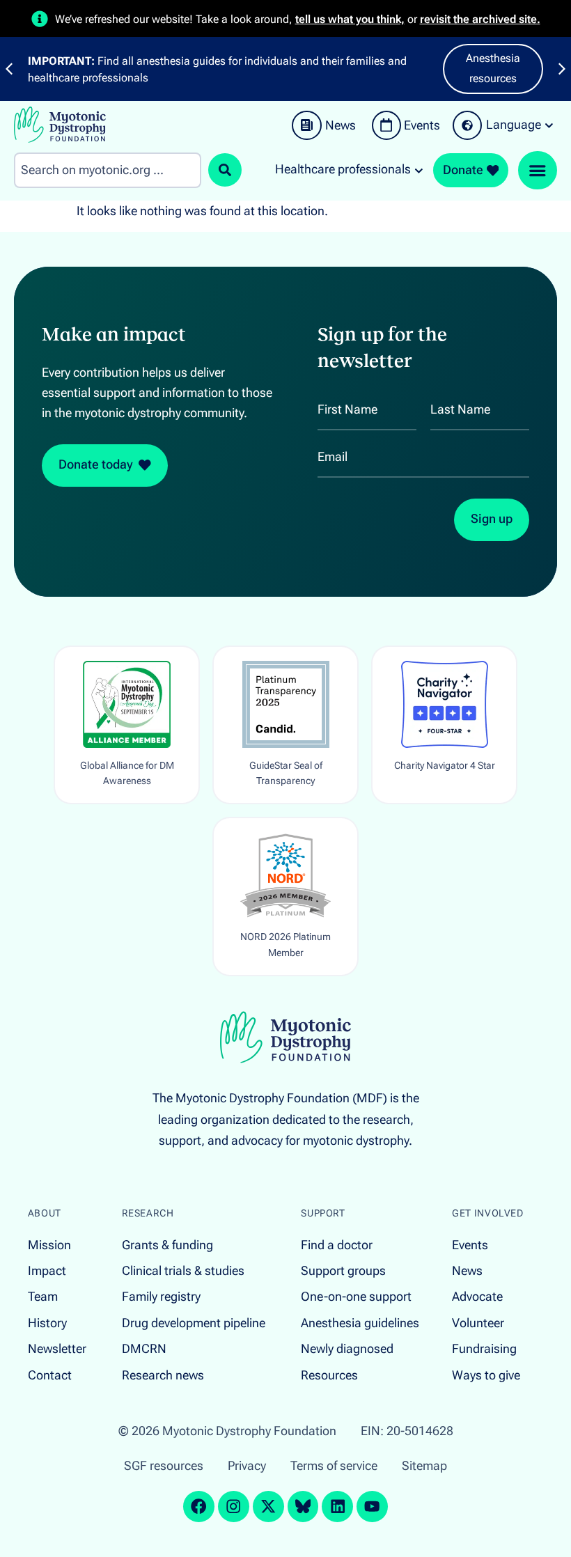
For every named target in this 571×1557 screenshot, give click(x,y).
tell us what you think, (350, 19)
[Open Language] (549, 125)
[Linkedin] (337, 1506)
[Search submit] (225, 170)
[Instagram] (233, 1506)
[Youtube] (372, 1506)
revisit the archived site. (480, 19)
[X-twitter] (268, 1506)
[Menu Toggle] (537, 170)
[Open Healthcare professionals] (418, 169)
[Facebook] (198, 1506)
